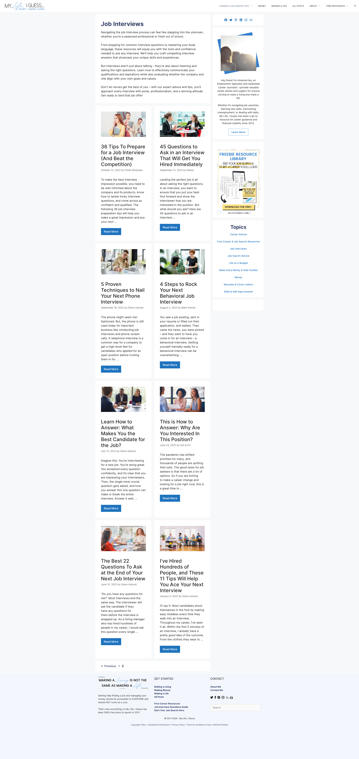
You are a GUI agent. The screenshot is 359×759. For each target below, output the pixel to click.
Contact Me (216, 690)
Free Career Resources (167, 703)
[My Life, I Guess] (24, 6)
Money (262, 6)
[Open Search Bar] (355, 6)
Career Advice (238, 234)
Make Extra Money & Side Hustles (238, 270)
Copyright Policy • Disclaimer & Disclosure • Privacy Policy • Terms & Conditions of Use (171, 724)
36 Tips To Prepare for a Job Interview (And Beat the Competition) (123, 155)
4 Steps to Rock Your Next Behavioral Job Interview (178, 293)
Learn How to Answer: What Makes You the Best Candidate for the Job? (123, 433)
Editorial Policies (220, 724)
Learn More (238, 132)
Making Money (162, 690)
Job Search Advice (238, 255)
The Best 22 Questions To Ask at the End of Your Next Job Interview (123, 569)
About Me (215, 686)
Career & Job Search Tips (234, 6)
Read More (111, 231)
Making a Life (279, 6)
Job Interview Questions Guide (171, 707)
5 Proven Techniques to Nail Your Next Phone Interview (123, 293)
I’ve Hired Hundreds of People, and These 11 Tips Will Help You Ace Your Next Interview (182, 575)
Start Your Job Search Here (169, 710)
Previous (108, 666)
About (313, 6)
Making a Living (162, 686)
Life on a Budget (238, 263)
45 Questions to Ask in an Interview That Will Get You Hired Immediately (182, 155)
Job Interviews (238, 248)
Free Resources (335, 6)
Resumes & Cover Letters (238, 284)
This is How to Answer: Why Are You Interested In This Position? (180, 430)
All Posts (298, 6)
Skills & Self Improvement (238, 291)
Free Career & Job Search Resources (238, 241)
